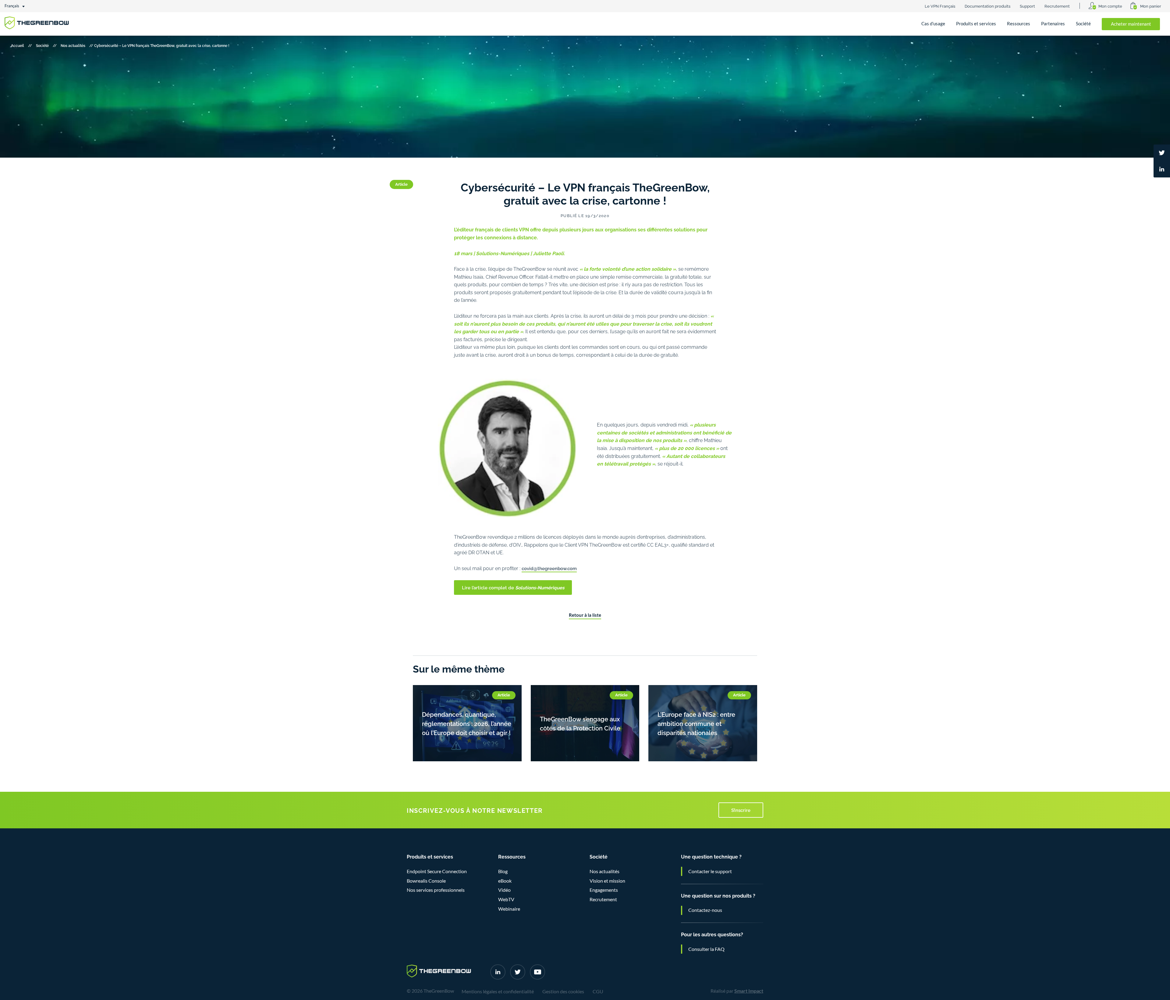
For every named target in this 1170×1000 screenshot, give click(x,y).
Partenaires (1053, 23)
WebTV (506, 899)
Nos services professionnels (436, 890)
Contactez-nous (705, 910)
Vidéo (504, 890)
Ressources (1018, 23)
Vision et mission (607, 881)
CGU (598, 991)
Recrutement (1057, 6)
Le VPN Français (940, 6)
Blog (503, 871)
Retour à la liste (585, 615)
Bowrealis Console (426, 881)
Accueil (17, 45)
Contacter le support (710, 871)
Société (1083, 23)
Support (1027, 6)
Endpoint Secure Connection (437, 871)
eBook (505, 881)
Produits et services (976, 23)
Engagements (604, 890)
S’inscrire (740, 810)
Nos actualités (73, 45)
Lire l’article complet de (513, 587)
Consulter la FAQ (706, 949)
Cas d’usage (933, 23)
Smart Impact (748, 991)
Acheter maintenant (1131, 24)
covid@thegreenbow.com (549, 568)
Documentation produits (987, 6)
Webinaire (509, 909)
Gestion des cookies (563, 991)
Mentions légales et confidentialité (498, 991)
